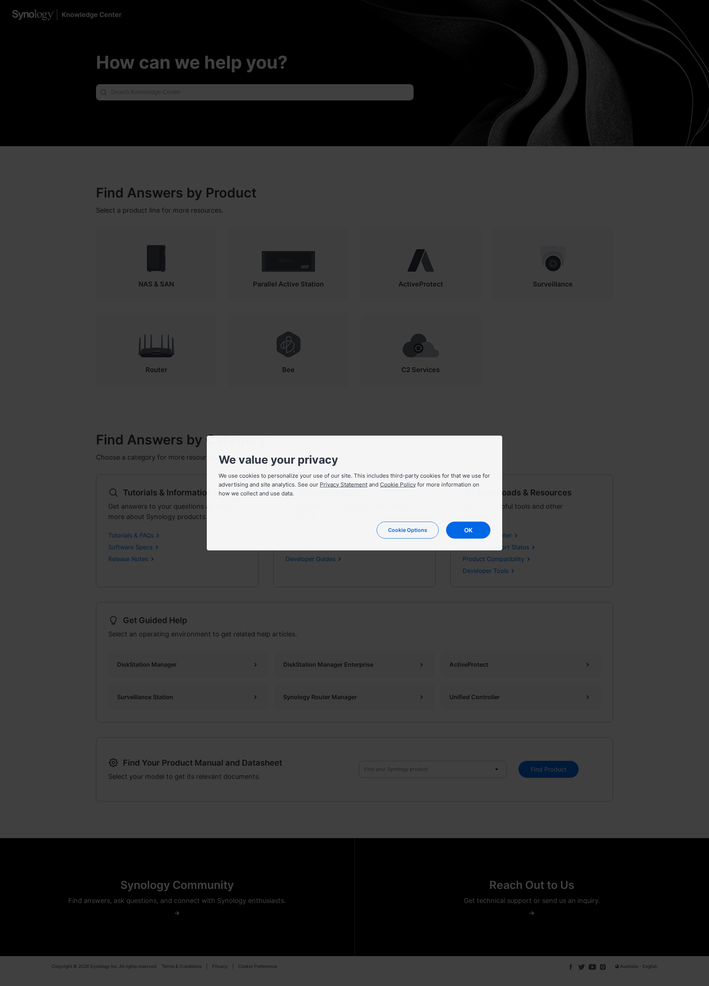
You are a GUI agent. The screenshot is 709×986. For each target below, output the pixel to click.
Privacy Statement (343, 484)
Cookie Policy (398, 484)
